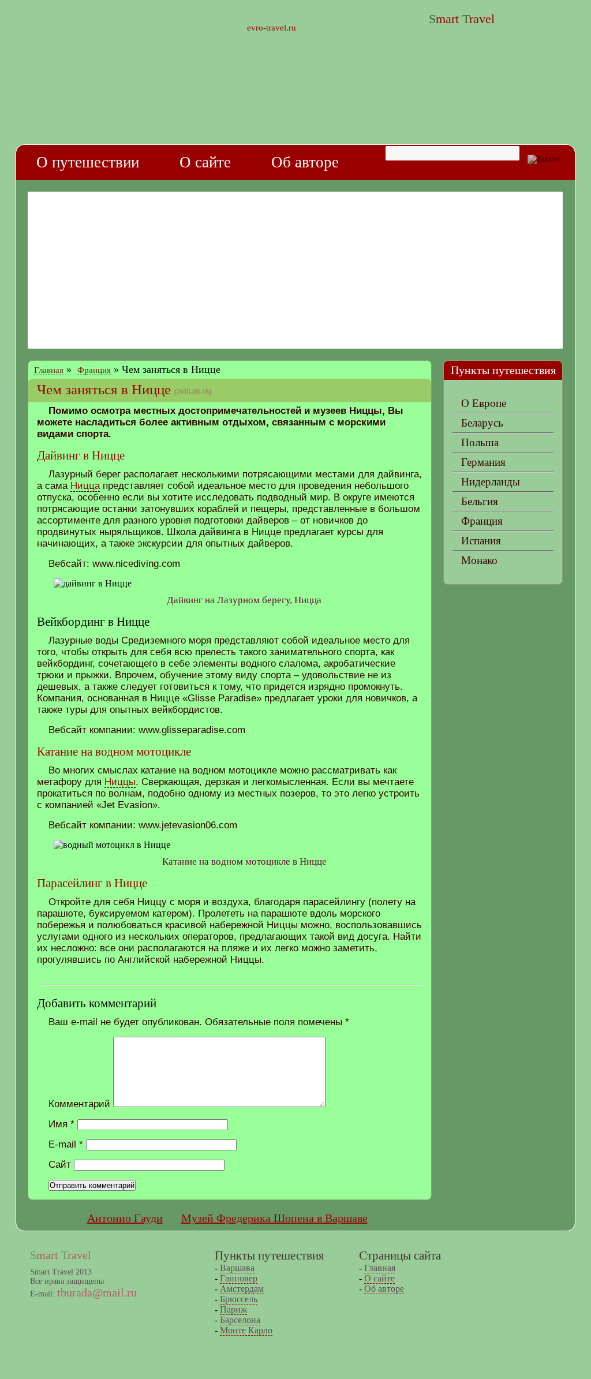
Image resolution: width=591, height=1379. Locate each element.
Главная (48, 370)
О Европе (483, 403)
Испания (481, 541)
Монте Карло (246, 1330)
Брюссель (238, 1299)
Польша (480, 442)
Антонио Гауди (125, 1218)
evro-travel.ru (271, 27)
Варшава (237, 1268)
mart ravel (462, 19)
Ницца (85, 485)
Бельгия (479, 501)
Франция (94, 370)
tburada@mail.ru (97, 1292)
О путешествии (87, 162)
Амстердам (242, 1289)
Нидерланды (490, 482)
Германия (483, 462)
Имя (61, 1124)
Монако (479, 560)
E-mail (65, 1144)
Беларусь (482, 423)
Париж (233, 1309)
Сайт (59, 1164)
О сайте (205, 162)
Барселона (240, 1320)
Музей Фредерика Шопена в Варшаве (274, 1218)
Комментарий (79, 1103)
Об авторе (305, 162)
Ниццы (120, 781)
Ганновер (238, 1278)
